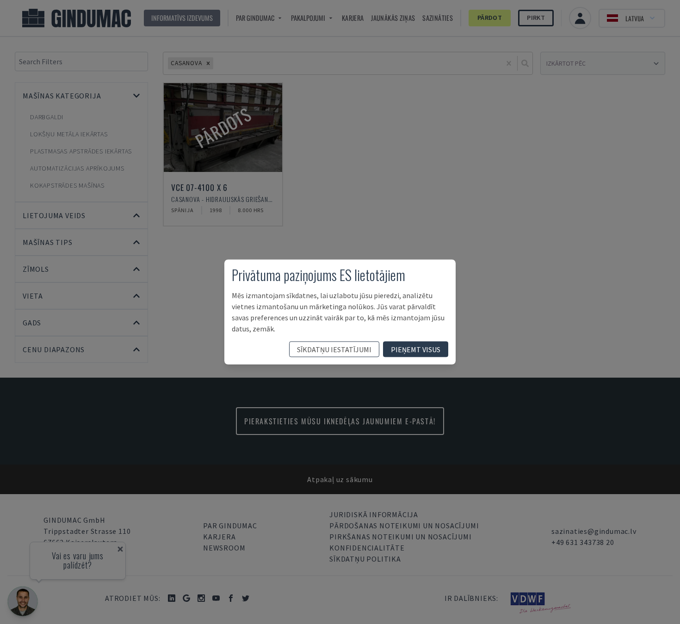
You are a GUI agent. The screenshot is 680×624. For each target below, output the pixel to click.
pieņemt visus (415, 349)
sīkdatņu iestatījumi (334, 349)
